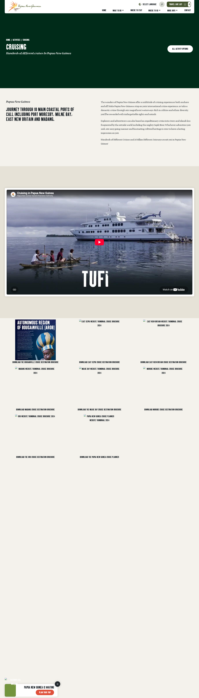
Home (104, 10)
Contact (187, 10)
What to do (117, 10)
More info (171, 10)
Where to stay (136, 10)
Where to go (153, 10)
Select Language (149, 4)
